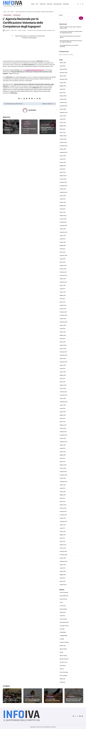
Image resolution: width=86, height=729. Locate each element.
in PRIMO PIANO (63, 635)
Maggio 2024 (63, 125)
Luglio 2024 (62, 119)
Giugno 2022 (63, 202)
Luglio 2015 (62, 368)
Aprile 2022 (62, 208)
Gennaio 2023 (63, 179)
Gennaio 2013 (63, 468)
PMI (37, 4)
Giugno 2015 (63, 371)
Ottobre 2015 (63, 358)
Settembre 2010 (63, 561)
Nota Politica (63, 665)
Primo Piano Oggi (17, 15)
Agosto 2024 (63, 115)
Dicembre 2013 (63, 431)
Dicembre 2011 (63, 511)
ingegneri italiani (51, 30)
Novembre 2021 (63, 225)
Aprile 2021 (62, 248)
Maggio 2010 (63, 574)
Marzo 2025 (62, 92)
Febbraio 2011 (63, 544)
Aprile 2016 (62, 338)
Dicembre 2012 (63, 471)
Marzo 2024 (63, 132)
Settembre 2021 (63, 232)
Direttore (33, 110)
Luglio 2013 (62, 448)
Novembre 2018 (63, 255)
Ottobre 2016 (63, 318)
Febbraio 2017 (63, 305)
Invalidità (62, 639)
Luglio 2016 (62, 328)
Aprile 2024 (62, 129)
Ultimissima (26, 126)
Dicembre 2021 (63, 222)
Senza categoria (63, 675)
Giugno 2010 (63, 571)
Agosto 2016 (63, 325)
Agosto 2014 (63, 405)
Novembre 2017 (63, 275)
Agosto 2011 (63, 524)
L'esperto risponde (64, 642)
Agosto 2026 (63, 62)
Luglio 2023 (62, 159)
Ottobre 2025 (63, 75)
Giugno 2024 (63, 122)
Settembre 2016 (63, 322)
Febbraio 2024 (63, 135)
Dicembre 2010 (63, 551)
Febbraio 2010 (63, 584)
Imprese (33, 4)
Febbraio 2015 (63, 385)
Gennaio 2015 (63, 388)
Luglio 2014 (62, 408)
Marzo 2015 (62, 381)
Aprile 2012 (62, 498)
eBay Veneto (63, 612)
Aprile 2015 (62, 378)
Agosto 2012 (63, 484)
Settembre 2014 (63, 401)
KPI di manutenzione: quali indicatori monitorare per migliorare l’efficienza (71, 41)
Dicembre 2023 (63, 142)
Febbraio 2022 (63, 215)
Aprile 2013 (62, 458)
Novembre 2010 (63, 554)
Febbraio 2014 (63, 425)
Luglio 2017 (62, 288)
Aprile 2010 (62, 578)
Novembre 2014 (63, 395)
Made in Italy (49, 4)
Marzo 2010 (62, 581)
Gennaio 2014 (63, 428)
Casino (61, 602)
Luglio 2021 (62, 238)
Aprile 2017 (62, 298)
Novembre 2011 (63, 514)
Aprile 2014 (62, 418)
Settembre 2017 (63, 282)
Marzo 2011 (62, 541)
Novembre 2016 (63, 315)
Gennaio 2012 (63, 508)
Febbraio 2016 (63, 345)
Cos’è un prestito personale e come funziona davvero (70, 36)
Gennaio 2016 (63, 348)
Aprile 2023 (62, 169)
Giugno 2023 (63, 162)
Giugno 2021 (63, 242)
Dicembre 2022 (63, 182)
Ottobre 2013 (63, 438)
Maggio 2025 (63, 85)
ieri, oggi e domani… (64, 625)
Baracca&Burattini (64, 595)
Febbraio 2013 (63, 465)
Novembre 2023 (63, 145)
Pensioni (62, 668)
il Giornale (62, 629)
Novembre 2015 (63, 355)
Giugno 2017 (63, 292)
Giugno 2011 (63, 531)
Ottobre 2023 (63, 149)
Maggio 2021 (63, 245)
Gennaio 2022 (63, 218)
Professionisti (43, 4)
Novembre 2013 (63, 435)
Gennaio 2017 (63, 308)
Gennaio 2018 (63, 268)
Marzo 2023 (62, 172)
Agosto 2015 (63, 365)
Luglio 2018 (62, 258)
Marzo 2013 (62, 461)
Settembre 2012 (63, 481)
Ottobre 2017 (63, 278)
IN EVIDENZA (63, 632)
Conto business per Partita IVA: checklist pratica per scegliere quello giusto (71, 32)
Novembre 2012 (63, 474)
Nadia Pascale (26, 130)
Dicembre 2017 (63, 272)
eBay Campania (63, 609)
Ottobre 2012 (63, 478)
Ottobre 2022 (63, 189)
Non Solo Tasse (63, 662)
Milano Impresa (63, 648)
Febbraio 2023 (63, 175)
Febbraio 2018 (63, 265)
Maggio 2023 (63, 165)
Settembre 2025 (63, 79)
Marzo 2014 (62, 421)
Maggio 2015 (63, 375)
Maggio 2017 (63, 295)
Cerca (60, 15)
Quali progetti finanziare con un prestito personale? (69, 46)
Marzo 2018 (62, 262)
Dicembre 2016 (63, 312)
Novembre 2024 (63, 105)
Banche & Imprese (64, 592)
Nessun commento (22, 30)
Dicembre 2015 (63, 351)
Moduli (61, 652)
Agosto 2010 (63, 564)
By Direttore (7, 30)
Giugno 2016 (63, 332)
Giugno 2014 (63, 411)
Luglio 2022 (62, 199)
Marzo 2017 (62, 302)
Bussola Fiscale (63, 599)
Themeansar (53, 726)
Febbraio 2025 (63, 95)
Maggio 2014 (63, 415)
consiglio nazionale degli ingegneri (35, 30)
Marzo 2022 (62, 212)
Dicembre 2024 (63, 102)
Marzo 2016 (62, 341)
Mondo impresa (26, 121)
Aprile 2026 (62, 66)
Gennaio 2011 (63, 548)
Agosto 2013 (63, 445)
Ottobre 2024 (63, 109)
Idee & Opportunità (57, 4)
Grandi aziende (63, 619)
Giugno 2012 (63, 491)
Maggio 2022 (63, 205)
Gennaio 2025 (63, 99)
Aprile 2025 (62, 89)
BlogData (47, 726)
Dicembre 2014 (63, 391)
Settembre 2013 (63, 441)
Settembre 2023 (63, 152)
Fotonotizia (62, 615)
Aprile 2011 (62, 538)
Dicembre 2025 (63, 69)
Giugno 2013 (63, 451)
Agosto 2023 (63, 155)
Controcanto (63, 605)
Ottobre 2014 (63, 398)
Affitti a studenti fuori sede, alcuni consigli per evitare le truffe (70, 27)
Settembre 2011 (63, 521)
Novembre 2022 (63, 185)
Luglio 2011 (62, 528)
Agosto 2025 (63, 82)
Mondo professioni (7, 15)
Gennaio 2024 (63, 139)
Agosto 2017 (63, 285)
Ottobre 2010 (63, 558)
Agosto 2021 (63, 235)
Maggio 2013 (63, 455)
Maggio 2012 (63, 494)
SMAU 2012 (62, 678)
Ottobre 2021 (63, 228)
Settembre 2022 (63, 192)
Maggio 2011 (63, 534)
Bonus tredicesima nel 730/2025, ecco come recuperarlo (47, 129)
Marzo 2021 (62, 252)
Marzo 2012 (62, 501)
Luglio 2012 (62, 488)
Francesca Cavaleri (9, 130)
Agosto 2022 (63, 195)
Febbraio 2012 (63, 504)
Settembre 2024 (63, 112)
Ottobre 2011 (63, 518)
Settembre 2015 (63, 361)
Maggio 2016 (63, 335)
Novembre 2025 (63, 72)
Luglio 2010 (62, 568)
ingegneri (45, 30)
